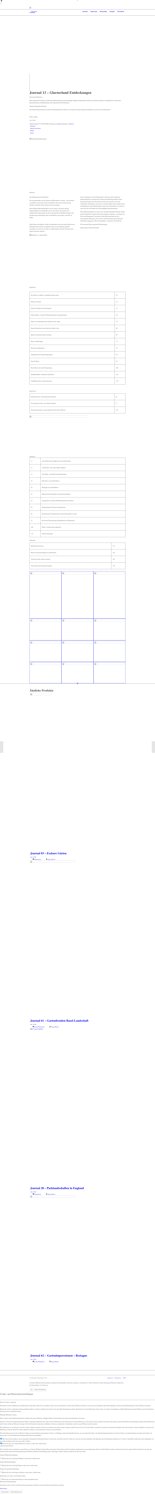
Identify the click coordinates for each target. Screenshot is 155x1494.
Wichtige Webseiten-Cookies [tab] (8, 1415)
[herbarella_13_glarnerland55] (109, 651)
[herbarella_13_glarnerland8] (45, 651)
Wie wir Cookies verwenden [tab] (8, 1402)
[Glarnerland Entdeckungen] (45, 594)
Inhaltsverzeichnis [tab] (35, 128)
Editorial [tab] (32, 126)
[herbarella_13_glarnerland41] (45, 672)
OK (31, 1389)
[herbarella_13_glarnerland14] (77, 672)
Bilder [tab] (32, 131)
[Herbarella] (33, 11)
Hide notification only (16, 1492)
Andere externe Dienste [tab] (6, 1446)
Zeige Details (51, 859)
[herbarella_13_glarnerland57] (109, 672)
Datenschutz (3, 1488)
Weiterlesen (37, 859)
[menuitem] (85, 11)
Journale (59, 124)
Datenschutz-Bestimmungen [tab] (8, 1481)
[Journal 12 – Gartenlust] (1, 747)
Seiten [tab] (32, 133)
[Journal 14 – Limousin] (153, 747)
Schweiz (71, 124)
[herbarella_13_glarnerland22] (77, 651)
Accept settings (5, 1492)
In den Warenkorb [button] (39, 1027)
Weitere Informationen (40, 1389)
